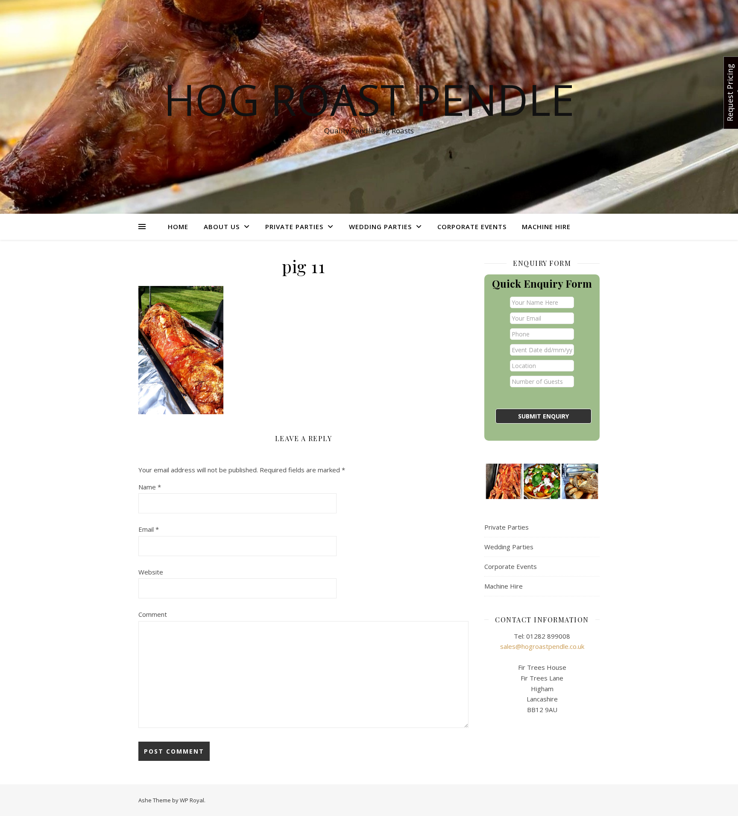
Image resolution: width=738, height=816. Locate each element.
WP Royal (192, 800)
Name (149, 487)
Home (178, 226)
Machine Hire (546, 226)
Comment (152, 614)
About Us (222, 226)
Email (148, 529)
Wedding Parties (380, 226)
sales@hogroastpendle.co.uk (542, 646)
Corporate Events (472, 226)
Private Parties (294, 226)
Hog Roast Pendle (369, 99)
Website (150, 572)
